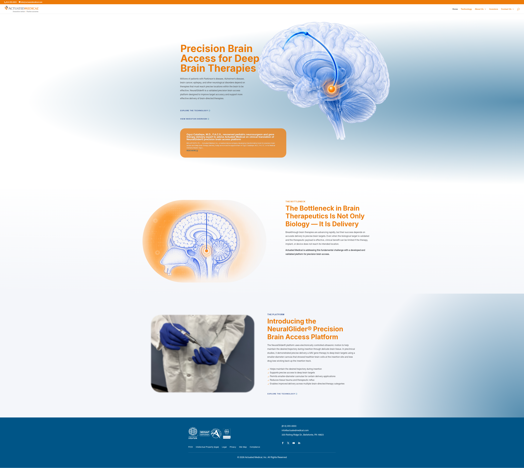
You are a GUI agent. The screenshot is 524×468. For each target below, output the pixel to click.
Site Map (243, 447)
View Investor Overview (193, 119)
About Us (479, 9)
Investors (493, 9)
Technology (466, 9)
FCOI (190, 447)
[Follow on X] (288, 443)
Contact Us (506, 9)
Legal (224, 447)
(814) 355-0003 (289, 426)
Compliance (255, 447)
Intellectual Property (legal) (207, 447)
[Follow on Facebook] (283, 443)
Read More (191, 151)
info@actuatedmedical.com (295, 431)
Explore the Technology (194, 111)
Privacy (233, 447)
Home (455, 9)
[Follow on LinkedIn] (299, 443)
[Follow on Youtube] (293, 443)
